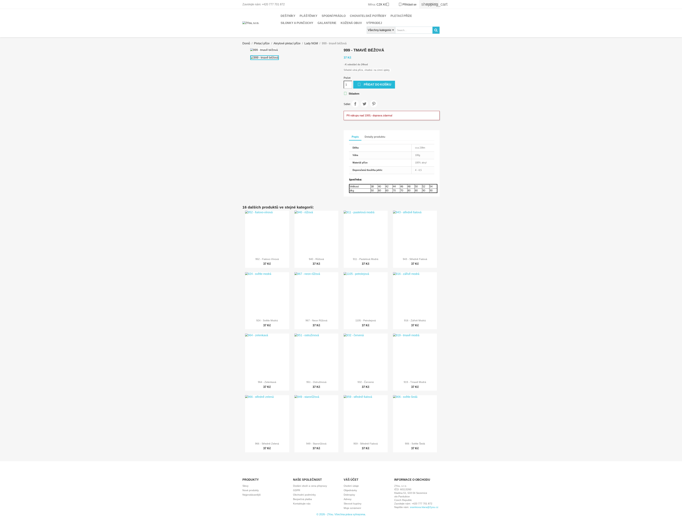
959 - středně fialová (365, 443)
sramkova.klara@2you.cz (424, 507)
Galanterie (327, 22)
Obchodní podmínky (304, 494)
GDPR (296, 490)
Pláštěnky (308, 15)
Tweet (364, 103)
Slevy (245, 485)
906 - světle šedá (415, 443)
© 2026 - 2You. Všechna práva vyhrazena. (341, 514)
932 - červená (366, 382)
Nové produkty (250, 490)
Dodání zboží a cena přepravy (310, 485)
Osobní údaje (351, 485)
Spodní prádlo (334, 15)
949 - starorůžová (316, 443)
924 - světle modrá (267, 320)
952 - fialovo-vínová (267, 259)
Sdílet (355, 103)
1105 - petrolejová (365, 320)
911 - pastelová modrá (365, 259)
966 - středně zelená (267, 443)
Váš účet (351, 479)
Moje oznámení (352, 508)
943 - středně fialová (415, 259)
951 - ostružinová (316, 382)
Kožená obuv (351, 22)
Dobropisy (349, 494)
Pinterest (373, 103)
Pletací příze (401, 15)
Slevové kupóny (352, 503)
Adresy (347, 499)
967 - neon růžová (316, 320)
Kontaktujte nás (301, 503)
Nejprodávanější (251, 494)
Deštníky (288, 15)
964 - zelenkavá (267, 382)
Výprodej (374, 22)
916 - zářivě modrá (415, 320)
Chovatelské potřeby (368, 15)
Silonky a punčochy (297, 22)
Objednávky (350, 490)
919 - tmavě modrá (415, 382)
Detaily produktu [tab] (375, 136)
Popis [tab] (355, 136)
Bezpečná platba (302, 499)
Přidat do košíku (374, 84)
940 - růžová (316, 259)
